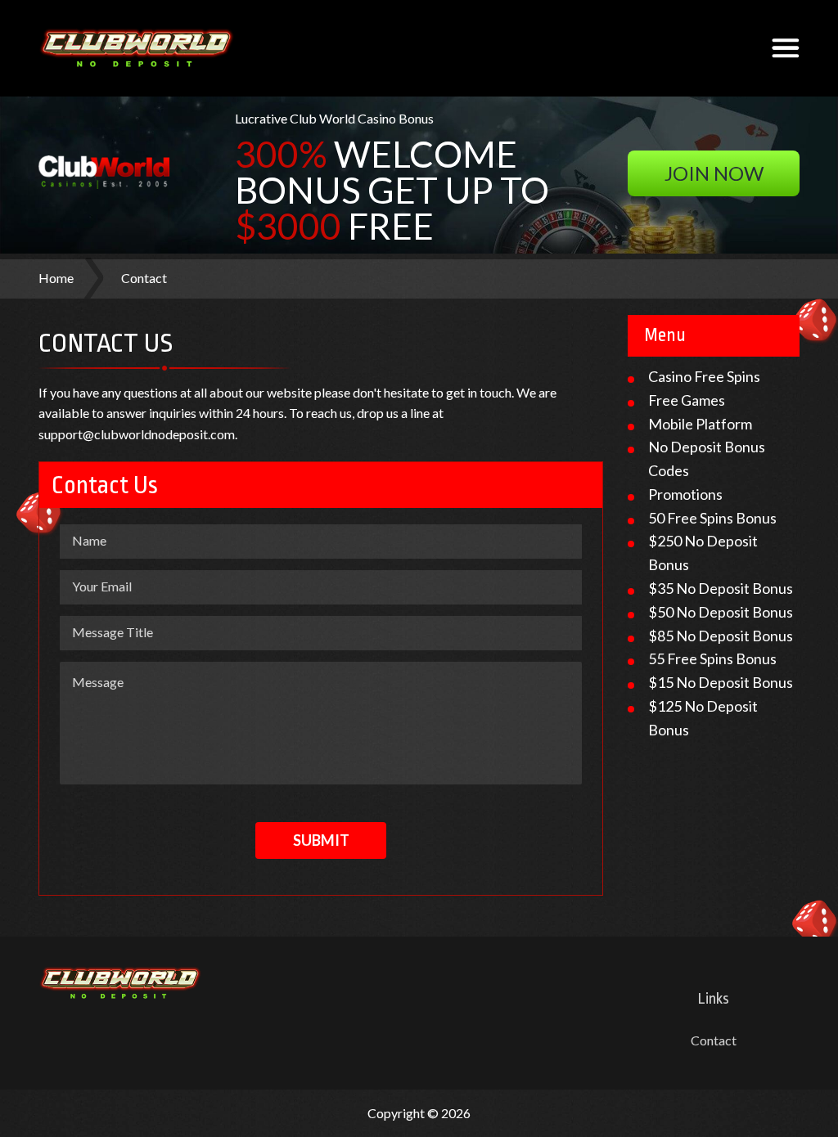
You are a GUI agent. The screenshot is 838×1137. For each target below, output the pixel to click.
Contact (714, 1040)
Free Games (686, 400)
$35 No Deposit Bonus (720, 588)
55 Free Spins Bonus (712, 658)
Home (56, 277)
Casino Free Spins (704, 376)
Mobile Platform (700, 424)
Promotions (685, 494)
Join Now (714, 173)
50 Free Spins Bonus (712, 518)
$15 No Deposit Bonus (720, 682)
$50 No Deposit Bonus (720, 612)
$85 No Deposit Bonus (720, 636)
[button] (786, 48)
